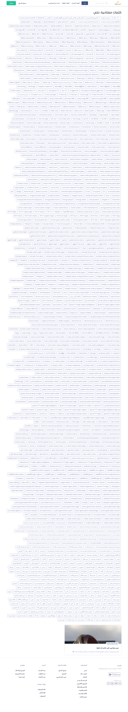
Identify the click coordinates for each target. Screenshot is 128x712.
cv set (87, 191)
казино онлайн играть (48, 531)
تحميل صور (47, 571)
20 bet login (48, 54)
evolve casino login (25, 208)
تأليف (101, 571)
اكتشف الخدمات (75, 3)
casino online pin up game (67, 175)
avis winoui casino (45, 115)
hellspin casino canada (111, 272)
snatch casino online (55, 446)
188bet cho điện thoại (56, 38)
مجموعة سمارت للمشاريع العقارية (107, 669)
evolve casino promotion (111, 212)
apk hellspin (115, 115)
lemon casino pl (69, 329)
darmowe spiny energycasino (72, 191)
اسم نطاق (85, 559)
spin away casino (88, 450)
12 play (73, 22)
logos (17, 333)
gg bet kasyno (42, 240)
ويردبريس (61, 620)
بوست (17, 567)
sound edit (23, 446)
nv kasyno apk (88, 365)
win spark (40, 494)
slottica (85, 430)
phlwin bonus (87, 385)
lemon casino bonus (68, 325)
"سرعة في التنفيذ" (106, 18)
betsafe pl (66, 135)
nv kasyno (46, 361)
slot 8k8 (28, 426)
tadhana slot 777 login (112, 462)
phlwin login (101, 389)
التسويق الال (109, 563)
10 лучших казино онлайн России (88, 22)
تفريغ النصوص (58, 587)
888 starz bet (42, 99)
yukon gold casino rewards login (86, 511)
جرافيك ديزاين (116, 591)
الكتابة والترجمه (82, 693)
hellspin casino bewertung (34, 268)
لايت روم (30, 608)
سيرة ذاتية (30, 595)
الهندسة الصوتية (90, 567)
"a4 (115, 18)
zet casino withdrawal (48, 515)
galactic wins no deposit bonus (88, 236)
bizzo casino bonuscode (48, 139)
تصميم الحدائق (63, 575)
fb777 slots (18, 216)
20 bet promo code (23, 54)
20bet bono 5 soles (15, 58)
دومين (106, 595)
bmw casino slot (114, 147)
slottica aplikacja (37, 430)
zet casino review (65, 515)
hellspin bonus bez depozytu (69, 264)
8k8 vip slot (21, 107)
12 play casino (63, 22)
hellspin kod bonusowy (97, 280)
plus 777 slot (89, 398)
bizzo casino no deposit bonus (109, 143)
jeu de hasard (90, 301)
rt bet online (24, 418)
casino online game (77, 171)
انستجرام (73, 567)
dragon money (77, 196)
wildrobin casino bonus (111, 494)
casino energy (96, 163)
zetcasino (33, 515)
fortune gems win (113, 224)
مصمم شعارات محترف (113, 616)
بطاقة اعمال (25, 567)
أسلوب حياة (28, 551)
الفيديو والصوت (83, 690)
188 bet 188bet (55, 30)
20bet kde (105, 74)
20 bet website (101, 58)
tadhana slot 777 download (18, 458)
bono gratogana (55, 147)
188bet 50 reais (23, 34)
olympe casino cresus (23, 369)
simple (35, 426)
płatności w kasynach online (72, 398)
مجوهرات (69, 612)
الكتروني (26, 563)
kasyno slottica (61, 313)
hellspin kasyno (28, 276)
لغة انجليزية (16, 608)
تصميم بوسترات (74, 579)
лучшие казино (88, 535)
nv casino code (64, 357)
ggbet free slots (78, 244)
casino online (92, 171)
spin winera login (16, 454)
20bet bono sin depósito (111, 62)
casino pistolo (32, 179)
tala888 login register (34, 474)
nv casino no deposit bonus (110, 361)
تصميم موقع (50, 583)
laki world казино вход (113, 321)
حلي (67, 591)
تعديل (102, 587)
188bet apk (104, 38)
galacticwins (91, 240)
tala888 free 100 (59, 470)
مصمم (19, 612)
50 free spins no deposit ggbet (92, 91)
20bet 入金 (46, 82)
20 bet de (90, 54)
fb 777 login (12, 212)
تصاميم (106, 575)
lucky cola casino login (97, 337)
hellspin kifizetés (114, 280)
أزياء (36, 551)
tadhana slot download (72, 466)
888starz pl (82, 107)
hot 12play (116, 292)
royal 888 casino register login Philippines (65, 418)
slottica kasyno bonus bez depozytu (47, 438)
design (18, 191)
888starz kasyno (95, 107)
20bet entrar (61, 70)
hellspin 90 (14, 260)
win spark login (28, 494)
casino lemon (77, 167)
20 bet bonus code (36, 50)
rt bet (45, 418)
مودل (76, 616)
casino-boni (47, 183)
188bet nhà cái (75, 46)
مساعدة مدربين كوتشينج (37, 612)
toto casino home (43, 478)
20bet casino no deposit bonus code (38, 66)
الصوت (65, 563)
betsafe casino (60, 127)
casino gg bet (42, 163)
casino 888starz (41, 155)
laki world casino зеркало (32, 317)
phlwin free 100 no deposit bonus (20, 385)
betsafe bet (86, 127)
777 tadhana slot (29, 91)
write (92, 503)
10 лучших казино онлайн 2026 (110, 22)
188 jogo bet (90, 34)
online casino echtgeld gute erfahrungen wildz (103, 377)
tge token (56, 478)
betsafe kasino (67, 131)
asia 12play (93, 115)
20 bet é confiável (62, 54)
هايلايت (30, 616)
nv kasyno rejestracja (112, 369)
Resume (52, 414)
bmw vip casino (69, 147)
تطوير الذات (110, 587)
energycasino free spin (111, 204)
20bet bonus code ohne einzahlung (37, 62)
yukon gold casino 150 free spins (26, 503)
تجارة (90, 571)
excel (97, 212)
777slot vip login (50, 95)
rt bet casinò (36, 418)
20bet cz (93, 70)
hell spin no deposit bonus (81, 260)
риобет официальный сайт (112, 543)
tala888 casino (23, 466)
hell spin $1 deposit (45, 248)
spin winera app (31, 454)
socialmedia (41, 446)
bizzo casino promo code (57, 143)
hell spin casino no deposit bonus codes (79, 256)
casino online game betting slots (33, 171)
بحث (84, 3)
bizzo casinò (115, 139)
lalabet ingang (63, 321)
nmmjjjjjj (61, 353)
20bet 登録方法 (105, 86)
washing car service (54, 490)
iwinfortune (104, 297)
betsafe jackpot (81, 131)
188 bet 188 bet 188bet (70, 30)
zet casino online (100, 515)
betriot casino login (34, 123)
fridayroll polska (81, 228)
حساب (89, 591)
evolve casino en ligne (43, 208)
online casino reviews (52, 377)
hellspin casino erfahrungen (75, 272)
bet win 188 (116, 123)
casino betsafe (27, 155)
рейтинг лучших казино (70, 539)
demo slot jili (28, 191)
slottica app (24, 430)
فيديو (49, 604)
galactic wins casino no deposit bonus (85, 232)
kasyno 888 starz (32, 309)
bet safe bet (31, 119)
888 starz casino (29, 99)
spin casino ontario (73, 454)
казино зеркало (59, 527)
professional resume (112, 406)
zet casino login (114, 515)
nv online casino (80, 369)
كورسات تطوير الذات (42, 608)
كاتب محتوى (24, 604)
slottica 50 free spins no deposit (68, 430)
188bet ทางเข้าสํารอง (113, 50)
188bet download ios (97, 42)
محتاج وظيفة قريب (59, 612)
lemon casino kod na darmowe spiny (45, 325)
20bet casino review (15, 66)
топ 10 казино (89, 547)
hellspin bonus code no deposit (108, 268)
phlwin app (19, 381)
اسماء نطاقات (76, 559)
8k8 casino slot (55, 107)
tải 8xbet (34, 466)
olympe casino (39, 369)
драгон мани (61, 523)
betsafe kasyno (39, 131)
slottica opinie (61, 442)
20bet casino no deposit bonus (65, 66)
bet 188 (103, 119)
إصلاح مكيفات (80, 555)
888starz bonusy (28, 103)
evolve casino (76, 208)
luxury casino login (51, 341)
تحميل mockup (74, 571)
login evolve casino (46, 333)
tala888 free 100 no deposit (40, 470)
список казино (54, 543)
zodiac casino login (57, 519)
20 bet (68, 50)
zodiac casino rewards (112, 523)
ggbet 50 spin (115, 244)
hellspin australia (102, 264)
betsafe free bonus (113, 131)
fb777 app (116, 216)
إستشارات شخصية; (92, 555)
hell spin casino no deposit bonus (108, 256)
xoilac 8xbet (68, 503)
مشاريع (26, 612)
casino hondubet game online (95, 167)
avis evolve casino (61, 115)
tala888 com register (96, 470)
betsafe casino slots (45, 127)
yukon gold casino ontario (110, 511)
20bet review (38, 78)
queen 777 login (56, 410)
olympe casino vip (94, 373)
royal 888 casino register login (93, 418)
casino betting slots (113, 159)
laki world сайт (77, 321)
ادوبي (118, 559)
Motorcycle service (73, 349)
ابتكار (65, 555)
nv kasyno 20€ (19, 361)
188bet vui (14, 46)
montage (97, 349)
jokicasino (97, 309)
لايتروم (24, 608)
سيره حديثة (107, 599)
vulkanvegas (81, 490)
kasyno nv (73, 313)
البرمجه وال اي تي (82, 680)
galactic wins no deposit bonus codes (61, 236)
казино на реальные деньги (97, 531)
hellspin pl (28, 284)
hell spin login (115, 260)
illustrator (57, 292)
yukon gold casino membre (50, 507)
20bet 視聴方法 (79, 86)
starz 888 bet (64, 458)
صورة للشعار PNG (23, 599)
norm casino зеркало (36, 353)
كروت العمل (62, 608)
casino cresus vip (60, 159)
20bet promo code (67, 78)
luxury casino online (34, 341)
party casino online (80, 381)
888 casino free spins (98, 99)
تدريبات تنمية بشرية (36, 571)
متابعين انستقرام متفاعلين (102, 612)
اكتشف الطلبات (66, 3)
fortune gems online (80, 220)
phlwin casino (75, 385)
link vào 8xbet (61, 333)
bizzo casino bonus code (68, 139)
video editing (14, 482)
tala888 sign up (96, 478)
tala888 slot (83, 478)
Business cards (21, 151)
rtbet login (75, 422)
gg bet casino (55, 240)
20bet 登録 (116, 86)
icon (65, 292)
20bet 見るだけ (92, 86)
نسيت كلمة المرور (61, 677)
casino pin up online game (110, 179)
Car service (116, 155)
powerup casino (27, 398)
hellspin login (31, 280)
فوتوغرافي (57, 604)
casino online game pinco (89, 175)
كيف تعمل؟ (22, 677)
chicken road (35, 183)
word (98, 503)
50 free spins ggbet (113, 91)
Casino (106, 155)
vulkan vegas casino (69, 486)
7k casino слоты (36, 95)
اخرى (85, 670)
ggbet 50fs (103, 244)
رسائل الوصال (84, 595)
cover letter (55, 187)
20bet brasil (17, 62)
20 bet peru (37, 54)
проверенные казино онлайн (87, 539)
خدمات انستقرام (58, 591)
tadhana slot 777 (36, 458)
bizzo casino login (17, 139)
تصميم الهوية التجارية (98, 579)
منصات (88, 616)
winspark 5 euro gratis (112, 498)
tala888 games (74, 474)
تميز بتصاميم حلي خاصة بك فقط (108, 648)
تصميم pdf (84, 575)
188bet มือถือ (100, 50)
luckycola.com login (20, 337)
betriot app (90, 123)
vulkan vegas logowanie (111, 490)
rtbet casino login (88, 422)
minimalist (12, 345)
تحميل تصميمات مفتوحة (59, 571)
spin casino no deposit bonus (109, 454)
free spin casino (48, 224)
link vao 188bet (74, 333)
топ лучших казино (104, 551)
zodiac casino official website (37, 519)
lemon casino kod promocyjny (109, 329)
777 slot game (54, 91)
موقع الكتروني (52, 616)
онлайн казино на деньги (36, 535)
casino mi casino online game (35, 167)
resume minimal (30, 414)
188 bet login (20, 30)
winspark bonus (76, 498)
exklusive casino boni (84, 212)
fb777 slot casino (31, 216)
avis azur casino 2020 (78, 115)
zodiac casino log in (74, 519)
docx (107, 196)
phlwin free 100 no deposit (44, 385)
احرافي (59, 555)
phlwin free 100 (61, 385)
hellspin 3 (23, 260)
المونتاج (118, 567)
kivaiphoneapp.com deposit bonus (23, 313)
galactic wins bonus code (51, 228)
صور (32, 599)
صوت (37, 599)
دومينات (99, 595)
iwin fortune (115, 297)
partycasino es (36, 381)
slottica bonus (114, 434)
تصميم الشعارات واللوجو (113, 579)
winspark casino (62, 498)
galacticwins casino (77, 240)
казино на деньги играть (26, 527)
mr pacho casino (48, 349)
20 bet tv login (115, 58)
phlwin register (24, 389)
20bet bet (28, 58)
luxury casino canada (90, 341)
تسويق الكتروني (115, 575)
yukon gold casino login (70, 507)
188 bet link (31, 30)
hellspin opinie (40, 284)
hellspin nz (52, 284)
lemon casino (34, 321)
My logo (93, 353)
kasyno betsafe (114, 313)
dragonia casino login (37, 196)
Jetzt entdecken (27, 297)
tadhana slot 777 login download (89, 462)
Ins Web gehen (45, 292)
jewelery (60, 301)
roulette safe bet (113, 418)
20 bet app (60, 50)
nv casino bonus (78, 357)
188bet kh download (23, 42)
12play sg (116, 30)
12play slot (92, 30)
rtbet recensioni (47, 422)
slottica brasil (85, 434)
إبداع (101, 555)
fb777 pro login (62, 216)
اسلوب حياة (84, 674)
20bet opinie (115, 78)
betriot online (115, 127)
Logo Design (26, 333)
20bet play (81, 78)
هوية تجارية (117, 620)
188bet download (114, 42)
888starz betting (75, 103)
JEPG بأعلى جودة (75, 297)
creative (45, 187)
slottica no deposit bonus (78, 442)
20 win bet (89, 58)
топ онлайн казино (71, 551)
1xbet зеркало (78, 50)
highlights (17, 288)
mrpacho (116, 353)
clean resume (115, 187)
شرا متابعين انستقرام (70, 599)
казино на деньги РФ (113, 531)
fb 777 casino (40, 212)
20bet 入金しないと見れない (31, 82)
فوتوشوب (65, 604)
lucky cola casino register (76, 337)
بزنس (43, 567)
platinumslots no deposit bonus (108, 398)
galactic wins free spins (37, 232)
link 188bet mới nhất (102, 333)
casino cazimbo (97, 159)
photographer (114, 393)
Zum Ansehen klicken (75, 523)
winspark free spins (28, 498)
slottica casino (71, 434)
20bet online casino (26, 74)
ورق (97, 620)
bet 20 (85, 119)
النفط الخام (110, 567)
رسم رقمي (69, 595)
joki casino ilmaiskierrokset (30, 305)
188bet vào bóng (27, 46)
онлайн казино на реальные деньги (109, 539)
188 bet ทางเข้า (102, 34)
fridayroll (28, 224)
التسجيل (64, 674)
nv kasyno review (95, 369)
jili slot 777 (35, 301)
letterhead (13, 329)
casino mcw (53, 167)
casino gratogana (27, 163)
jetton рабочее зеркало (43, 297)
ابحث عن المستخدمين (54, 3)
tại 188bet (43, 466)
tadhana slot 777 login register (64, 462)
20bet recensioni (52, 78)
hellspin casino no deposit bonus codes (79, 276)
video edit (25, 482)
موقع (59, 616)
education (116, 200)
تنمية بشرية (27, 587)
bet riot (53, 119)
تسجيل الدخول (22, 3)
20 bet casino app (113, 54)
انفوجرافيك (58, 567)
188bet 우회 (89, 50)
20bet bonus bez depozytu (78, 62)
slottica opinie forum (45, 442)
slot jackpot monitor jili (111, 430)
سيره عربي (98, 599)
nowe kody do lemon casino (110, 357)
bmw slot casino (83, 147)
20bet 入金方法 (15, 82)
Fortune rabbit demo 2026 (94, 224)
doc (12, 191)
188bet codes (41, 38)
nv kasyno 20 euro (33, 361)
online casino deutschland (45, 373)
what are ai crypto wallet (35, 490)
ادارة (35, 555)
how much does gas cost (101, 292)
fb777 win (94, 220)
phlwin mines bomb (87, 389)
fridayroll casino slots (97, 228)
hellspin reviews (42, 288)
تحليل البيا (84, 571)
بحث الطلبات (41, 674)
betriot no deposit (17, 123)
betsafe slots (15, 135)
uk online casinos (113, 482)
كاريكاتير (103, 608)
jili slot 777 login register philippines (82, 305)
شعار (60, 599)
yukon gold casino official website (25, 507)
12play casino (26, 22)
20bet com (103, 70)
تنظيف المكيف (37, 587)
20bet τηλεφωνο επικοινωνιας (62, 82)
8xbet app (100, 111)
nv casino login (29, 357)
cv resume (96, 191)
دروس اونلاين (83, 697)
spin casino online (89, 454)
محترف (49, 612)
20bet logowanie (42, 74)
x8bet (77, 503)
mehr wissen (40, 345)
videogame (116, 486)
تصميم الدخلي (20, 575)
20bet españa (32, 70)
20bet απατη (89, 82)
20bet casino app (101, 66)
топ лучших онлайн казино (88, 551)
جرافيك (19, 587)
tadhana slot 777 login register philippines (35, 462)
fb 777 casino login (25, 212)
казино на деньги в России (44, 527)
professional (20, 402)
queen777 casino (28, 410)
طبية (104, 604)
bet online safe (64, 119)
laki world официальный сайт (93, 321)
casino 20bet (54, 155)
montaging (87, 349)
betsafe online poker (80, 135)
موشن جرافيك (68, 616)
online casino (62, 373)
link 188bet (116, 333)
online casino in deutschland (73, 377)
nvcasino (68, 369)
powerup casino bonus (111, 402)
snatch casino (20, 442)
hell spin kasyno (21, 256)
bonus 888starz (26, 147)
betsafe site (27, 135)
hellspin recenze (71, 288)
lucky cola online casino (55, 337)
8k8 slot (44, 107)
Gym (84, 248)
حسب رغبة (74, 591)
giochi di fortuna (40, 244)
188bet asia (83, 38)
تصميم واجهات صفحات (26, 583)
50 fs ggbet (74, 91)
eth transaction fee (91, 208)
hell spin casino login (34, 252)
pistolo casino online (52, 393)
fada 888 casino (68, 212)
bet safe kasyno (18, 119)
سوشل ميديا (39, 595)
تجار (96, 571)
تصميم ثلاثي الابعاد (62, 579)
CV (104, 191)
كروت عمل (53, 608)
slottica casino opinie (38, 434)
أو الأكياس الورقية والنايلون (112, 555)
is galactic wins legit (19, 292)
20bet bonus (95, 62)
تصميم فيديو (93, 583)
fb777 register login (47, 216)
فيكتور (44, 604)
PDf (27, 381)
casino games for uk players (59, 163)
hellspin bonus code (49, 264)
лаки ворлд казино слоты (103, 535)
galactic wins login (20, 232)
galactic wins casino (32, 228)
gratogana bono (25, 244)
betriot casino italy (50, 123)
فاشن (82, 604)
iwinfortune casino (90, 297)
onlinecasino (24, 377)
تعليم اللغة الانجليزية (84, 587)
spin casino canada (42, 450)
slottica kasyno (68, 438)
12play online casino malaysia (20, 26)
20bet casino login (85, 66)
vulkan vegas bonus (87, 486)
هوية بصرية (11, 616)
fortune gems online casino (60, 220)
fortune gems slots (25, 220)
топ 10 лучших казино (59, 547)
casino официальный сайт (63, 183)
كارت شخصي (14, 604)
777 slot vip (42, 91)
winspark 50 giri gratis (93, 498)
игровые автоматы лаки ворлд (88, 527)
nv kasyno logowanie (73, 365)
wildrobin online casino (54, 494)
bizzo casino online (88, 143)
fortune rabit (78, 224)
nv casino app (92, 357)
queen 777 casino (85, 406)
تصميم (100, 575)
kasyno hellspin (85, 313)
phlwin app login (100, 385)
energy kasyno (67, 200)
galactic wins (67, 228)
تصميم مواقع (60, 583)
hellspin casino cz (94, 272)
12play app (37, 22)
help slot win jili (28, 288)
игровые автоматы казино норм (110, 527)
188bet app (93, 38)
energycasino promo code (110, 208)
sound (32, 446)
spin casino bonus (58, 450)
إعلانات (72, 555)
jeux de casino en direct (74, 301)
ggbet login (53, 244)
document (116, 196)
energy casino (81, 200)
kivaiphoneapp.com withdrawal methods (105, 317)
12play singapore (104, 30)
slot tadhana (95, 430)
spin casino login (26, 450)
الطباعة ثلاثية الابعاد (55, 563)
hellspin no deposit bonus (110, 284)
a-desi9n (44, 111)
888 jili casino (69, 99)
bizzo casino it (32, 139)
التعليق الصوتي (99, 563)
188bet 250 (35, 34)
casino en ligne (31, 159)
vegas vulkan (65, 482)
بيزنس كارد (109, 571)
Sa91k (37, 422)
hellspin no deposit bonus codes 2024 (85, 284)
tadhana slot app (90, 466)
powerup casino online (50, 402)
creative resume (33, 187)
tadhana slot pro (56, 466)
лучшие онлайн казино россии (55, 535)
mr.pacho (12, 349)
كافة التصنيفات (41, 689)
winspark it (15, 498)
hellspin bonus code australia (28, 264)
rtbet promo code (62, 422)
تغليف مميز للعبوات (70, 587)
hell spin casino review (54, 256)
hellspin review (56, 288)
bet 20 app (77, 119)
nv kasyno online (57, 365)
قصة (38, 604)
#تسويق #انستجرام (92, 18)
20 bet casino (22, 50)
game (65, 240)
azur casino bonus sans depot (25, 115)
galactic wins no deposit (111, 236)
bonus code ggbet (91, 151)
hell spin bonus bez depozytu (109, 252)
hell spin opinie (53, 260)
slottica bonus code (99, 434)
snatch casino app (113, 446)
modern (117, 349)
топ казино (116, 551)
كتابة (97, 608)
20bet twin (100, 82)
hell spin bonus (20, 248)
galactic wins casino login (110, 232)
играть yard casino (48, 523)
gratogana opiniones (96, 248)
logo (35, 333)
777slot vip (63, 95)
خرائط (49, 591)
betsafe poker (54, 135)
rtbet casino (115, 422)
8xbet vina (54, 111)
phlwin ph (35, 389)
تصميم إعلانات (74, 575)
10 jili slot (41, 18)
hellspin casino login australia (34, 272)
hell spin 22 (32, 248)
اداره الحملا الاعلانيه (26, 555)
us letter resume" (98, 482)
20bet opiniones (102, 78)
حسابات (82, 591)
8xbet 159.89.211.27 (113, 111)
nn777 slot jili (50, 353)
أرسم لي (42, 551)
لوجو (118, 612)
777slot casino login (113, 95)
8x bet (12, 107)
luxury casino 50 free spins (110, 341)
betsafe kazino (25, 131)
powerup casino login (69, 402)
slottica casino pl (22, 434)
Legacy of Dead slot (49, 321)
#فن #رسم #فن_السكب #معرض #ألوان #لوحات (68, 18)
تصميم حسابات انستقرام (47, 579)
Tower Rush (30, 478)
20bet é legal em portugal (78, 70)
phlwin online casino (70, 389)
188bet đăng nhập (68, 42)
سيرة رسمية (116, 599)
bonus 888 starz (40, 147)
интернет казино (72, 527)
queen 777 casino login (68, 406)
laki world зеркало (15, 317)
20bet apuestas (40, 58)
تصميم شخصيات (34, 579)
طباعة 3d (111, 604)
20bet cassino (115, 70)
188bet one (63, 46)
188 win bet (59, 34)
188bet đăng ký (82, 42)
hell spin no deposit (100, 260)
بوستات (11, 567)
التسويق (117, 563)
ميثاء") (37, 616)
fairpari (57, 212)
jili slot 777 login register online (109, 305)
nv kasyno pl (28, 365)
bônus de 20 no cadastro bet (71, 151)
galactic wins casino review (59, 232)
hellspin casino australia (56, 268)
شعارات (54, 599)
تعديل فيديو (95, 587)
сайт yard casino (95, 543)
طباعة (118, 604)
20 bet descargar (77, 54)
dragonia (66, 196)
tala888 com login (113, 470)
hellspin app (115, 264)
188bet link (116, 46)
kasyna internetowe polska (51, 309)
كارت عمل (117, 608)
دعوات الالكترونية (115, 595)
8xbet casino (89, 111)
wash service (69, 490)
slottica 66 (50, 430)
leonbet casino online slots (29, 329)
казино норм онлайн (64, 531)
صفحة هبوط (45, 599)
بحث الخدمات (41, 670)
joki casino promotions (111, 309)
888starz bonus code (44, 103)
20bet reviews (25, 78)
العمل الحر (44, 563)
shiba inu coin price (72, 426)
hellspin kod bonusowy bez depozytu (72, 280)
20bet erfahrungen (47, 70)
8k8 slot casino (33, 107)
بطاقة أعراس (35, 567)
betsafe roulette (40, 135)
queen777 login (95, 414)
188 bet (82, 30)
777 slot (64, 91)
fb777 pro (73, 216)
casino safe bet (92, 183)
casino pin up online (21, 175)
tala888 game (88, 474)
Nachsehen (83, 353)
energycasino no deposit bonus (64, 204)
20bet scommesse (113, 82)
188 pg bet (79, 34)
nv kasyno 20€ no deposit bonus (108, 365)
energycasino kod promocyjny (89, 204)
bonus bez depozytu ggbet (110, 151)
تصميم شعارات (103, 583)
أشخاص (20, 551)
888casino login (101, 103)
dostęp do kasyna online (94, 196)
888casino (16, 99)
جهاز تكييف (96, 591)
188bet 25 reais (47, 34)
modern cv (107, 349)
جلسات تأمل (105, 591)
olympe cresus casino (77, 373)
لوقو (113, 612)
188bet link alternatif (102, 46)
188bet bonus (71, 38)
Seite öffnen (86, 426)
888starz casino (14, 103)
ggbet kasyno (65, 244)
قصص (32, 604)
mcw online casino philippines (58, 345)
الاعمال (16, 559)
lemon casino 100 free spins (110, 325)
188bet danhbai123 (27, 38)
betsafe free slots (96, 131)
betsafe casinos (29, 127)
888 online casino (56, 99)
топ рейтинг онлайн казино (55, 551)
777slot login (84, 95)
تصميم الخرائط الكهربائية (50, 575)
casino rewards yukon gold (110, 183)
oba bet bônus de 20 (55, 369)
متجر (76, 612)
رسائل (92, 595)
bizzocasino (41, 143)
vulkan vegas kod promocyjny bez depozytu (26, 486)
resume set (18, 414)
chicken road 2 (22, 183)
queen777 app (42, 410)
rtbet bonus (12, 418)
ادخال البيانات (14, 555)
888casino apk (114, 103)
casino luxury (64, 167)
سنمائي (48, 595)
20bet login (55, 74)
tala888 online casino (16, 474)
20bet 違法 (58, 86)
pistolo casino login (69, 393)
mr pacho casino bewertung (29, 349)
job (65, 305)
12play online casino (41, 26)
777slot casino (15, 91)
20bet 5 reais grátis (76, 58)
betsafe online (114, 135)
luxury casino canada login (70, 341)
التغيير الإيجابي (88, 563)
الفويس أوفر (34, 563)
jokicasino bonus (84, 309)
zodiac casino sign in (93, 523)
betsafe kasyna (53, 131)
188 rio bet (69, 34)
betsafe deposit (15, 127)
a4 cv (37, 111)
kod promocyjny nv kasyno (53, 317)
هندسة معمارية (21, 616)
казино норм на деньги (79, 531)
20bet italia (116, 74)
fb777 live (94, 216)
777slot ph (73, 95)
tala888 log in (61, 474)
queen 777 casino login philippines (44, 406)
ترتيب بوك (25, 571)
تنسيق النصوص (48, 587)
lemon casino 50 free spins (87, 325)
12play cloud (96, 26)
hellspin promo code (112, 288)
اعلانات (44, 559)
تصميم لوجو (84, 583)
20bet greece (19, 70)
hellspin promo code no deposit (91, 288)
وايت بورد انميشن (106, 620)
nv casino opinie (59, 361)
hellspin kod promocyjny (48, 280)
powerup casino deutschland (90, 402)
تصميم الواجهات (85, 579)
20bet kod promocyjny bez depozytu (85, 74)
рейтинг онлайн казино (31, 539)
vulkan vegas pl (94, 490)
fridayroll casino (114, 228)
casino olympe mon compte (110, 171)
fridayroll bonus (16, 224)
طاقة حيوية (12, 599)
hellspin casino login (54, 272)
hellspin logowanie (17, 280)
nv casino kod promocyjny (46, 357)
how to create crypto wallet (79, 292)
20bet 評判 (68, 86)
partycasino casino (52, 381)
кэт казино (116, 535)
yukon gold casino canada (91, 507)
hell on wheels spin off (72, 248)
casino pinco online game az (50, 179)
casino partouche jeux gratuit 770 (43, 175)
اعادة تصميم (58, 559)
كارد (110, 608)
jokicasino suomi (70, 309)
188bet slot (53, 46)
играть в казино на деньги (31, 523)
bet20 (107, 123)
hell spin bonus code (89, 252)
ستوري (61, 595)
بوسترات (117, 571)
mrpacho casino (104, 353)
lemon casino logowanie (86, 329)
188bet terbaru (41, 46)
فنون (77, 604)
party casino (94, 381)
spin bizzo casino (73, 450)
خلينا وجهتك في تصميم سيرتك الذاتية (24, 591)
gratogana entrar (113, 248)
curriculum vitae (114, 191)
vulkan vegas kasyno (52, 486)
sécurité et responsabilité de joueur (107, 426)
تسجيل (11, 3)
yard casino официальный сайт (51, 503)
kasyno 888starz (17, 309)
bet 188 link (95, 119)
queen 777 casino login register (75, 410)
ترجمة (18, 571)
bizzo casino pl (74, 143)
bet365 (99, 123)
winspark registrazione (111, 503)
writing (84, 503)
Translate (19, 478)
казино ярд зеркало (33, 531)
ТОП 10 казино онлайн (75, 547)
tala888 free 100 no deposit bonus (107, 474)
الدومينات (71, 563)
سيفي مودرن (82, 599)
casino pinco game (91, 179)
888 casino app (114, 99)
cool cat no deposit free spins (72, 187)
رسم (76, 595)
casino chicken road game (79, 159)
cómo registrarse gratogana (96, 187)
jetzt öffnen (13, 297)
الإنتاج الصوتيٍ (35, 559)
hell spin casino (73, 252)
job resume (57, 305)
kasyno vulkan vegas (45, 313)
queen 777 (98, 406)
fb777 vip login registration (110, 220)
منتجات (95, 616)
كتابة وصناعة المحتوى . (87, 608)
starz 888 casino (51, 458)
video (34, 482)
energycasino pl (26, 204)
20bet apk (62, 58)
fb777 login (84, 216)
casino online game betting (58, 171)
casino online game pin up (110, 175)
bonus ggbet (53, 151)
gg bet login (12, 240)
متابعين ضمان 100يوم (86, 612)
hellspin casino (89, 268)
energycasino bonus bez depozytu (29, 200)
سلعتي (54, 595)
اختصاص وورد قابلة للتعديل (47, 555)
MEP (31, 345)
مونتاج (43, 616)
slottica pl (31, 442)
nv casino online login (75, 361)
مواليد (82, 616)
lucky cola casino (113, 337)
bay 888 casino (114, 119)
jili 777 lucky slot (48, 301)
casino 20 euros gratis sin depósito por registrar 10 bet (81, 155)
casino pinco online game (72, 179)
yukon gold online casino (63, 511)
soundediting (102, 450)
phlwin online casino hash (51, 389)
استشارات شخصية (109, 559)
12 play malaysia (49, 22)
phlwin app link (114, 385)
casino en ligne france (112, 163)
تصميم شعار (23, 579)
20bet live (65, 74)
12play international (82, 26)
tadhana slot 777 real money (109, 466)
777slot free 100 (97, 95)
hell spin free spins (36, 256)
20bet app (52, 58)
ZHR (26, 515)
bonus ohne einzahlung (37, 151)
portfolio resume (53, 398)
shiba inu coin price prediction (52, 426)
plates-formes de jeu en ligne (31, 393)
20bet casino (115, 66)
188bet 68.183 (115, 38)
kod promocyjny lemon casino (76, 317)
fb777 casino (105, 216)
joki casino (47, 305)
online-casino (36, 377)
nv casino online (91, 361)
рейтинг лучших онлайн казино (50, 539)
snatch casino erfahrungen (76, 446)
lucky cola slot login (38, 337)
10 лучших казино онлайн (27, 18)
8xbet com (78, 111)
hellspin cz (40, 276)
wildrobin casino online (74, 494)
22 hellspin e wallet (45, 86)
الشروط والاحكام (20, 670)
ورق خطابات (89, 620)
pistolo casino (102, 393)
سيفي (90, 599)
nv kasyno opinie (42, 365)
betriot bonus (78, 123)
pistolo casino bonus (86, 393)
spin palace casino (57, 454)
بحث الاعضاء (42, 677)
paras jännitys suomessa (111, 381)
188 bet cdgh (42, 30)
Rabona (61, 414)
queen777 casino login (112, 414)
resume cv (43, 414)
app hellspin (104, 115)
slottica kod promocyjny (111, 442)
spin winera (44, 454)
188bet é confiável (52, 42)
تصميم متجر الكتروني (72, 583)
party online (66, 381)
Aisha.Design (13, 111)
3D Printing (21, 86)
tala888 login (49, 474)
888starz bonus (60, 103)
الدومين (79, 563)
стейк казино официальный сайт (38, 543)
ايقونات (50, 567)
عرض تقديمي (90, 604)
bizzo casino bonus (86, 139)
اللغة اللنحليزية (17, 563)
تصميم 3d (92, 575)
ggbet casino (92, 244)
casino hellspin (114, 167)
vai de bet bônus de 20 (81, 482)
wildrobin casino (18, 490)
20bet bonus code (59, 62)
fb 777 (49, 212)
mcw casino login (113, 345)
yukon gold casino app (112, 507)
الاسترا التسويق (25, 559)
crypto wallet (19, 187)
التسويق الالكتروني (82, 684)
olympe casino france (112, 373)
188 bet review (115, 34)
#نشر (49, 18)
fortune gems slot (41, 220)
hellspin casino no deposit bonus (108, 276)
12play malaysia (56, 26)
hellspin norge (64, 284)
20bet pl (90, 78)
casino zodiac (79, 183)
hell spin (58, 248)
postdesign (40, 398)
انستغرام (66, 567)
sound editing (115, 450)
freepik (37, 224)
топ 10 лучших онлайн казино (41, 547)
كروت (70, 608)
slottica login (94, 442)
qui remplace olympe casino (77, 414)
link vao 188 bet (87, 333)
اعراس (51, 559)
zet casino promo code (82, 515)
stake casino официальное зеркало (83, 458)
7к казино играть (23, 95)
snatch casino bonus (96, 446)
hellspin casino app (74, 268)
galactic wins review (38, 236)
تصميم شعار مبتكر (115, 583)
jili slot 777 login (23, 301)
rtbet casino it (103, 422)
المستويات (42, 696)
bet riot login (43, 119)
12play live (68, 26)
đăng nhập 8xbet (21, 196)
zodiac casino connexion (92, 519)
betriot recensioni (100, 127)
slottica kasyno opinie (23, 438)
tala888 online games (112, 478)
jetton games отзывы (60, 297)
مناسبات (102, 616)
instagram (33, 292)
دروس (9, 591)
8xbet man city (66, 111)
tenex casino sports (69, 478)
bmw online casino (98, 147)
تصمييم (15, 583)
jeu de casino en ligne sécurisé (109, 301)
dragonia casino (54, 196)
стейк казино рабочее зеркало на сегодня (108, 547)
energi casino (94, 200)
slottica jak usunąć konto (111, 438)
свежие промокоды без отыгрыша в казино (74, 543)
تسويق (11, 571)
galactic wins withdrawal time (109, 240)
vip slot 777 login (103, 486)
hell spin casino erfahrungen (54, 252)
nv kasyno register (14, 365)
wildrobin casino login (92, 494)
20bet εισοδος (77, 82)
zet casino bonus (45, 511)
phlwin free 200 (114, 389)
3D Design (31, 86)
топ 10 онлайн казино (22, 547)
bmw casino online (27, 143)
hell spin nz (65, 260)
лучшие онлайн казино (74, 535)
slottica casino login (56, 434)
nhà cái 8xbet (71, 353)
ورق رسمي (80, 620)
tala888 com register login (76, 470)
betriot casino (65, 123)
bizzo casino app (102, 139)
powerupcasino (34, 402)
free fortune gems (63, 224)
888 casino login (82, 99)
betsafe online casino (98, 135)
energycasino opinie (42, 204)
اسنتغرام (67, 559)
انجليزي (81, 567)
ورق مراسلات (71, 620)
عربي (98, 604)
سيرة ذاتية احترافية (20, 595)
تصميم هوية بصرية (40, 583)
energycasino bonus (52, 200)
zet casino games (14, 511)
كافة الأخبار (42, 693)
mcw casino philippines (96, 345)
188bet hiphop (38, 42)
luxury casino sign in (17, 341)
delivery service (41, 191)
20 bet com (100, 54)
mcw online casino (78, 345)
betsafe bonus (74, 127)
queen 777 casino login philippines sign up (105, 410)
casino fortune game (80, 163)
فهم (72, 604)
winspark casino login (46, 498)
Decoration (54, 191)
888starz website (69, 107)
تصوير (118, 587)
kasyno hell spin (100, 313)
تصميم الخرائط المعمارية (34, 575)
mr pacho (60, 349)
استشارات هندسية (96, 559)
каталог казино (20, 531)
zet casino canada (30, 511)
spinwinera (116, 458)
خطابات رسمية (41, 591)
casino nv (18, 167)
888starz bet (88, 103)
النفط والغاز (101, 567)
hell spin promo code (37, 260)
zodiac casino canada (112, 519)
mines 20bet (23, 345)
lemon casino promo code (51, 329)
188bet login (87, 46)
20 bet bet (49, 50)
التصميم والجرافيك (82, 687)
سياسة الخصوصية (20, 674)
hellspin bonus (88, 264)
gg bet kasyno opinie (26, 240)
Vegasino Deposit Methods (48, 482)
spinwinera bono (103, 458)
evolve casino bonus (60, 208)
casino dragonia (46, 159)
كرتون (76, 608)
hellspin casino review (55, 276)
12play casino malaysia (111, 26)
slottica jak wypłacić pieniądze (88, 438)
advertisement (26, 111)
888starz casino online (112, 107)
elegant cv (105, 200)
